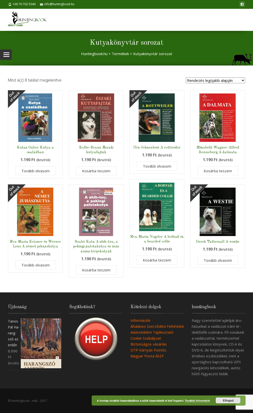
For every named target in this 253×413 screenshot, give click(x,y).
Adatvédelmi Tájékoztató (151, 332)
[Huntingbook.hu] (30, 20)
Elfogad (228, 400)
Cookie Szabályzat (145, 338)
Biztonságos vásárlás (148, 344)
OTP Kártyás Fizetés (148, 350)
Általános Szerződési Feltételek (157, 326)
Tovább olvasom (35, 170)
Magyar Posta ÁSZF (147, 355)
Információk (140, 320)
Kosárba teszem (96, 170)
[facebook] (242, 4)
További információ (197, 400)
